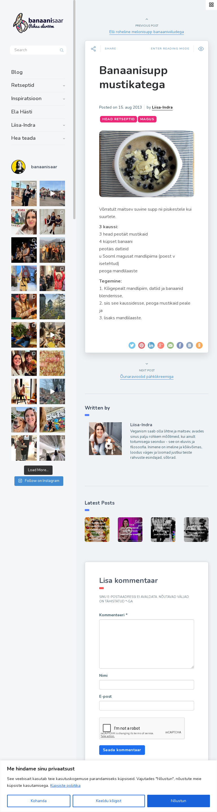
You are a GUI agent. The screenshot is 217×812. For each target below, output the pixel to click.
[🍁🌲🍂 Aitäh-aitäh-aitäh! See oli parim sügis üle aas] (24, 391)
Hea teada (23, 138)
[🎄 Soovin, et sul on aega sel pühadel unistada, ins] (24, 306)
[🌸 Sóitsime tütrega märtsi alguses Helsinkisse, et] (52, 193)
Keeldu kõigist (108, 801)
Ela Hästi (21, 111)
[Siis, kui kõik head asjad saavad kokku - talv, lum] (24, 278)
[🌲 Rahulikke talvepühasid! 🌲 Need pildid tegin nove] (52, 306)
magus (147, 119)
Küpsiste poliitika (65, 785)
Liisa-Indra (23, 125)
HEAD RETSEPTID (118, 119)
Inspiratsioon (26, 98)
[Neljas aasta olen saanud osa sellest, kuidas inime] (52, 278)
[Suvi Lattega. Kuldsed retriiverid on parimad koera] (24, 419)
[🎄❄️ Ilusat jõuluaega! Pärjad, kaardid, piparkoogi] (24, 335)
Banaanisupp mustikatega (133, 77)
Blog (17, 72)
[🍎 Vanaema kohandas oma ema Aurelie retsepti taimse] (52, 363)
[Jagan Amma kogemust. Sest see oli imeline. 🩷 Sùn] (24, 448)
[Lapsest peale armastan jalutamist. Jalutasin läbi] (52, 391)
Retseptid (22, 85)
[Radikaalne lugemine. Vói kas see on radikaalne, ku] (24, 221)
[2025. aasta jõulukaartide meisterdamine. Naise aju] (52, 335)
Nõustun (178, 801)
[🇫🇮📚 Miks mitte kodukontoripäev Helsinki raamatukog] (24, 193)
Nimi (103, 675)
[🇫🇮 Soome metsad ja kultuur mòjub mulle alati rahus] (52, 448)
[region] (108, 786)
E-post (105, 696)
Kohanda (39, 801)
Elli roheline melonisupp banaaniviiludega (146, 32)
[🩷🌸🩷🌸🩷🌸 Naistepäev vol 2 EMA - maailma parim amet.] (52, 221)
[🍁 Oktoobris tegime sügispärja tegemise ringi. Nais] (24, 363)
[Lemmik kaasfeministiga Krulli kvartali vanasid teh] (52, 419)
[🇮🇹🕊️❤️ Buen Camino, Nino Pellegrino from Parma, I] (52, 250)
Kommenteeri (113, 615)
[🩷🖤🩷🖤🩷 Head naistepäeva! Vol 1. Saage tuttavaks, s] (24, 250)
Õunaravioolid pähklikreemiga (146, 376)
